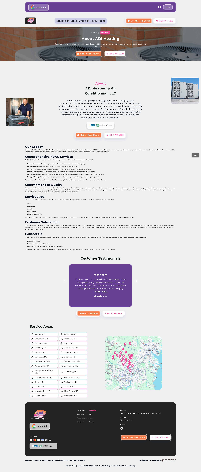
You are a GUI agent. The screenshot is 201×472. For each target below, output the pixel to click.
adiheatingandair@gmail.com (41, 244)
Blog (90, 414)
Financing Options (82, 418)
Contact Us (80, 414)
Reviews (91, 422)
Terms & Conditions (119, 466)
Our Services (81, 410)
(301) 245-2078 (126, 420)
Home (94, 33)
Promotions (80, 422)
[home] (30, 21)
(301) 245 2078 (36, 241)
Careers (91, 418)
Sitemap (132, 466)
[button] (62, 21)
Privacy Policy (71, 466)
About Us (92, 410)
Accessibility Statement (88, 466)
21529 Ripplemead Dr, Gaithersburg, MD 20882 (48, 246)
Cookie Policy (104, 466)
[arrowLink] (65, 281)
